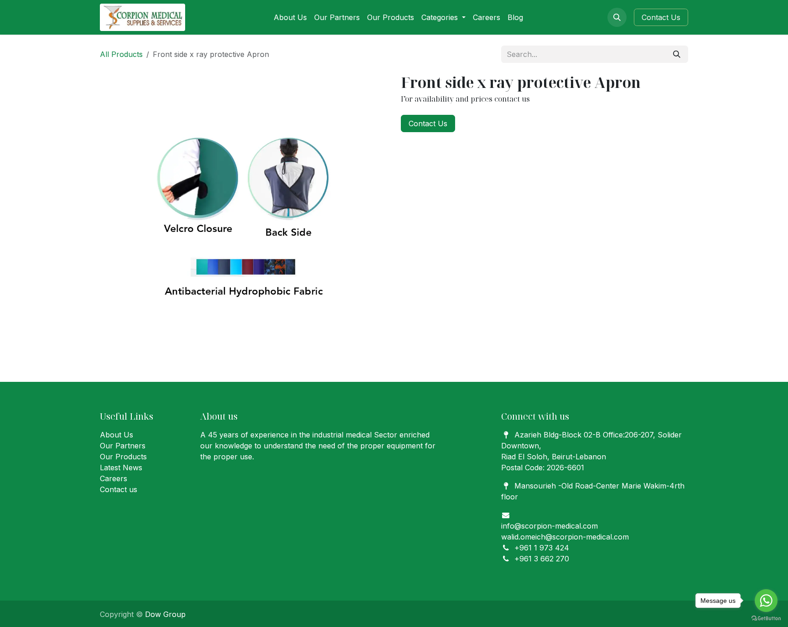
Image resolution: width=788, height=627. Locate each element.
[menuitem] (290, 17)
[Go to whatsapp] (766, 600)
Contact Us (428, 123)
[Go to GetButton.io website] (766, 618)
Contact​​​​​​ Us (661, 17)
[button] (617, 17)
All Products (121, 54)
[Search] (676, 54)
